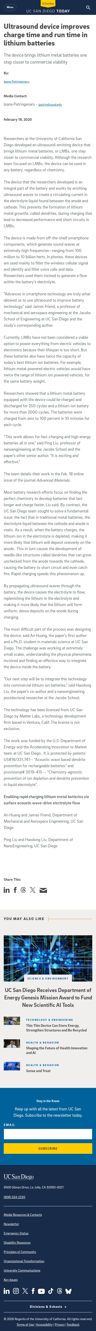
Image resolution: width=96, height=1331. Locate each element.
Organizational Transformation (24, 1261)
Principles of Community (20, 1252)
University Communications (22, 1270)
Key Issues (11, 1280)
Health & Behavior (42, 1042)
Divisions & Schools (46, 1306)
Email (9, 1125)
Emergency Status (16, 1233)
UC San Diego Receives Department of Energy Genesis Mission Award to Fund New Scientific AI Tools (48, 997)
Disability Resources (17, 1242)
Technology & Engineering (49, 1019)
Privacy (60, 1324)
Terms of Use (25, 1324)
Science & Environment (48, 978)
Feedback (73, 1324)
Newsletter (11, 1224)
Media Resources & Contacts (23, 1215)
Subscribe (48, 1148)
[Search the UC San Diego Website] (88, 7)
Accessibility (44, 1324)
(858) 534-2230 (14, 1197)
